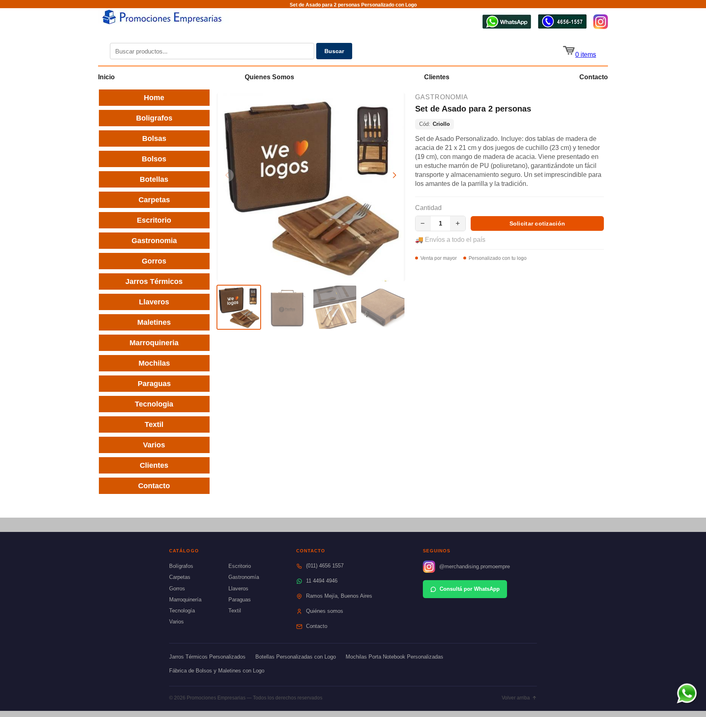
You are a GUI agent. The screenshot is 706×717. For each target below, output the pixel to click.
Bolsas (154, 138)
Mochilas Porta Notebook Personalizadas (394, 657)
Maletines (154, 322)
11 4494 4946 (321, 581)
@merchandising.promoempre (474, 566)
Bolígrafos (181, 566)
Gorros (154, 261)
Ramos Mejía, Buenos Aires (339, 596)
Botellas (154, 179)
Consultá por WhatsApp (470, 589)
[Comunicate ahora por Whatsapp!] (506, 26)
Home (154, 98)
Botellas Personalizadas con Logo (295, 657)
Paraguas (154, 384)
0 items (585, 54)
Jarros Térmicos (154, 281)
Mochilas (154, 363)
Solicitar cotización (537, 223)
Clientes (436, 77)
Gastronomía (243, 577)
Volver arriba (516, 698)
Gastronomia (154, 241)
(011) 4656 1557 (325, 566)
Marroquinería (185, 599)
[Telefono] (562, 26)
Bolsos (154, 159)
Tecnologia (154, 404)
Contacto (593, 77)
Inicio (106, 77)
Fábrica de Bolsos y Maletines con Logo (216, 671)
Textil (154, 424)
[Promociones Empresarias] (163, 21)
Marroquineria (154, 343)
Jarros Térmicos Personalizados (207, 657)
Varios (154, 445)
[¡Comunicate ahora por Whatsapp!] (686, 702)
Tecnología (182, 611)
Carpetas (154, 200)
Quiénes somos (324, 611)
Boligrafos (154, 118)
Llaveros (154, 302)
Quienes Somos (269, 77)
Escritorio (154, 220)
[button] (394, 175)
